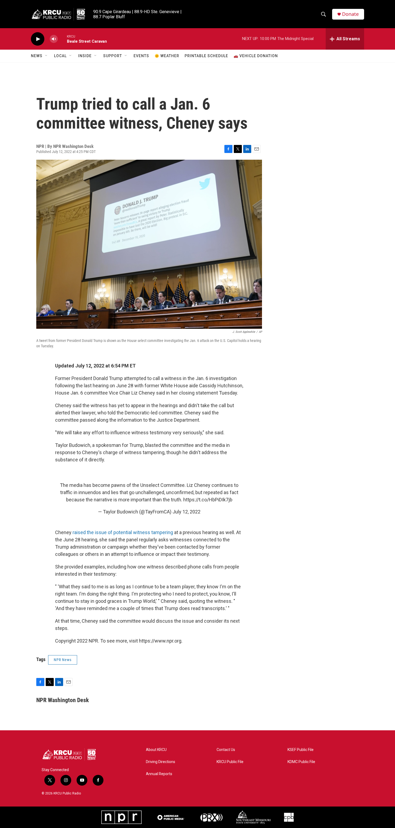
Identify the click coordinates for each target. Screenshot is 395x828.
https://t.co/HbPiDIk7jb (207, 499)
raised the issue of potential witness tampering (123, 532)
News (36, 56)
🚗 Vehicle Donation (256, 56)
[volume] (53, 39)
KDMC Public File (301, 762)
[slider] (62, 39)
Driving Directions (160, 762)
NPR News (62, 660)
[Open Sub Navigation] (46, 56)
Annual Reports (159, 774)
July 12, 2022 (186, 512)
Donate (350, 14)
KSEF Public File (301, 750)
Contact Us (226, 750)
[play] (37, 39)
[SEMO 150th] (253, 817)
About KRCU (156, 750)
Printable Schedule (206, 56)
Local (60, 56)
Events (141, 56)
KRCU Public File (230, 762)
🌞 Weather (167, 56)
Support (112, 56)
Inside (85, 56)
